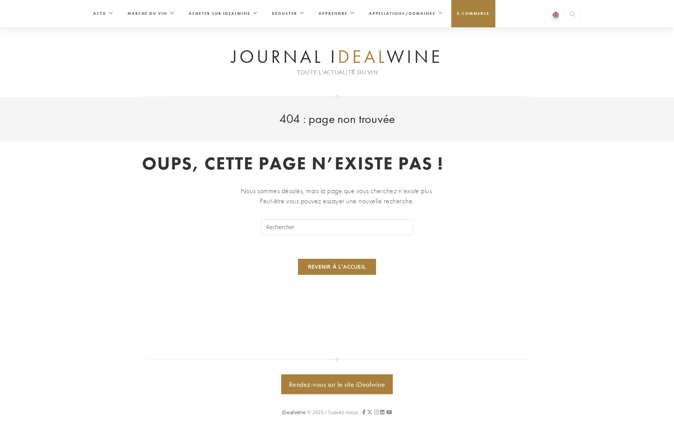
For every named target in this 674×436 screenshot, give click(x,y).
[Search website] (572, 15)
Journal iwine (337, 57)
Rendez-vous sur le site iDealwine (337, 384)
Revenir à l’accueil (337, 266)
